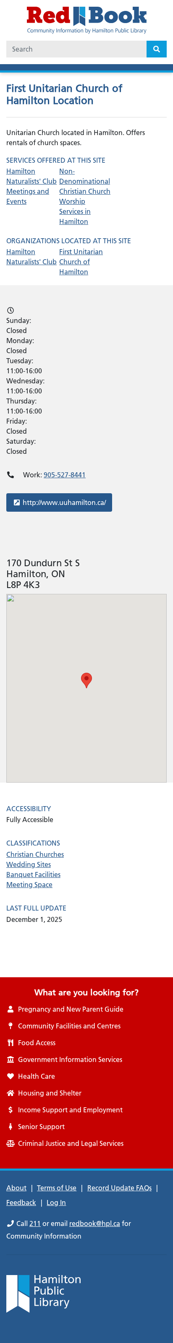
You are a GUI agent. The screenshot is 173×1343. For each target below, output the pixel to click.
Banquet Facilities (33, 874)
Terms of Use (56, 1188)
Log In (56, 1202)
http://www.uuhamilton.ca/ (64, 502)
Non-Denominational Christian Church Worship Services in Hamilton (84, 196)
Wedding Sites (28, 864)
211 (35, 1223)
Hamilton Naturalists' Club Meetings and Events (31, 186)
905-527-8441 (65, 475)
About (16, 1188)
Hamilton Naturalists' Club (31, 256)
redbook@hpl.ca (94, 1223)
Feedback (21, 1202)
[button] (86, 680)
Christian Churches (35, 854)
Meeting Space (29, 884)
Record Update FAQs (119, 1188)
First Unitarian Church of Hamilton (81, 261)
